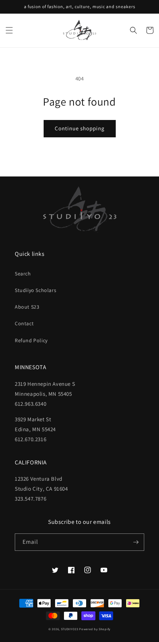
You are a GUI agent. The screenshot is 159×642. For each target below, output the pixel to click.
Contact (24, 323)
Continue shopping (80, 128)
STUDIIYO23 (69, 629)
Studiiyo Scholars (35, 290)
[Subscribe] (136, 542)
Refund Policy (31, 340)
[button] (9, 30)
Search (23, 273)
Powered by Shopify (95, 629)
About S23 (27, 306)
